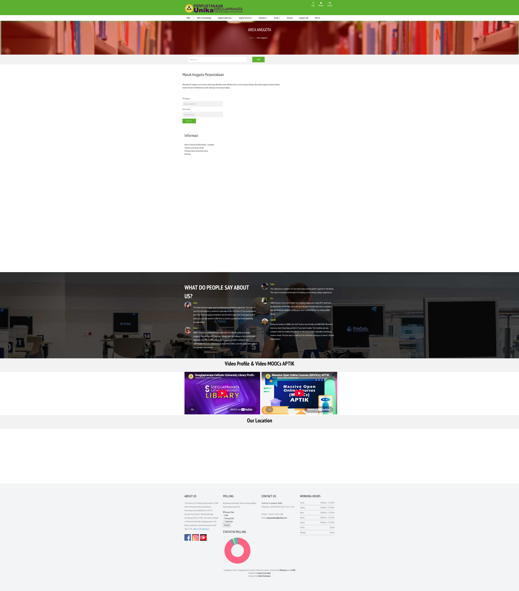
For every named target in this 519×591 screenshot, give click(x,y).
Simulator (262, 18)
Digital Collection (224, 18)
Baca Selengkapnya (201, 529)
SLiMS (293, 570)
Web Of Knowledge (204, 18)
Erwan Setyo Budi (264, 573)
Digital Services (245, 18)
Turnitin (290, 18)
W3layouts (283, 570)
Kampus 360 (303, 18)
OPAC (188, 18)
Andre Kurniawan (264, 576)
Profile (276, 18)
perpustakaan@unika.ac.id (277, 518)
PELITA (317, 18)
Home (251, 37)
